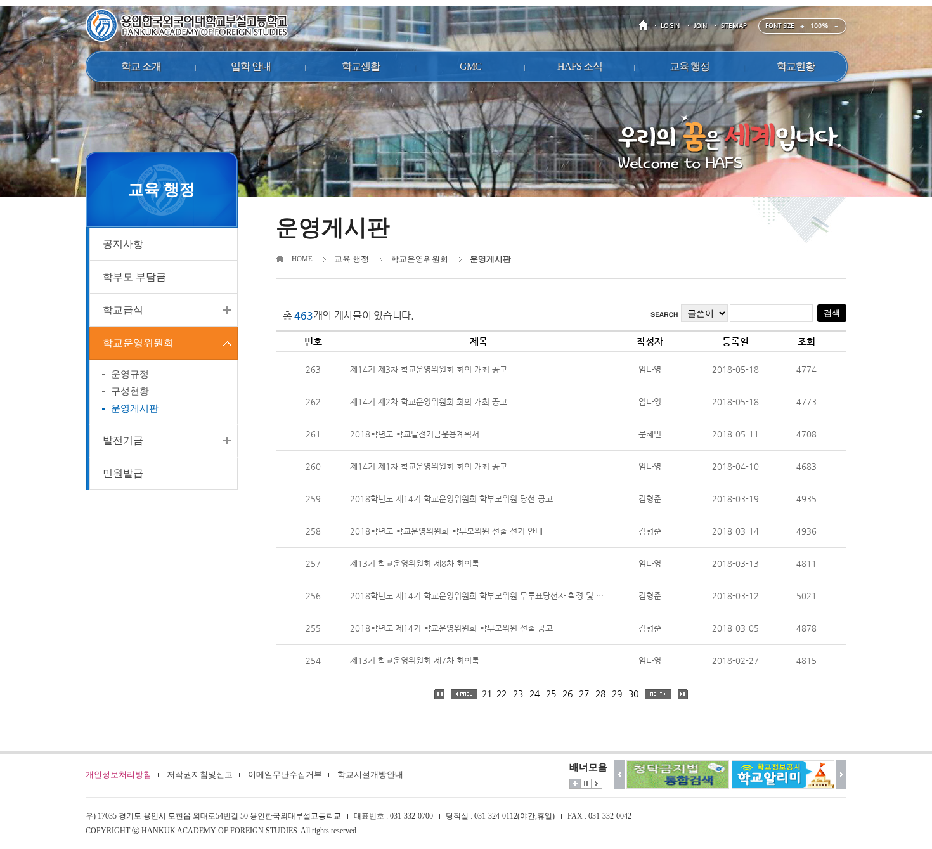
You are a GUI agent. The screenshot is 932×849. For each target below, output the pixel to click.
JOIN (700, 25)
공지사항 (123, 243)
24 (534, 694)
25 (551, 694)
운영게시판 (135, 408)
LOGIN (670, 25)
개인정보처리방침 (119, 774)
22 (501, 694)
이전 (619, 774)
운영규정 (130, 374)
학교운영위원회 (138, 342)
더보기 (575, 784)
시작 (596, 784)
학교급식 (123, 309)
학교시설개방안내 (370, 774)
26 (567, 694)
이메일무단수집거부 (285, 774)
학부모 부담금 (134, 276)
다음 (841, 774)
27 (584, 694)
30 (633, 694)
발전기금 (123, 440)
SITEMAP (734, 25)
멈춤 (586, 784)
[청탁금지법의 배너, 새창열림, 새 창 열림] (677, 774)
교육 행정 (351, 259)
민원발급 (123, 473)
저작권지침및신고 (200, 774)
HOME (645, 25)
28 (600, 694)
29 (617, 694)
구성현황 (130, 391)
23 (518, 694)
